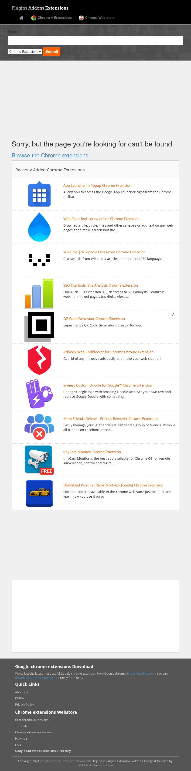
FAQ (18, 745)
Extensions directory (140, 673)
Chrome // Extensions (54, 17)
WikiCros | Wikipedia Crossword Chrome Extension (104, 252)
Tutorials (21, 726)
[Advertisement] (95, 99)
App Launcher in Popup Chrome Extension (97, 185)
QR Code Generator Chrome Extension (94, 319)
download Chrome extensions (36, 678)
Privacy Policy (24, 704)
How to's (21, 738)
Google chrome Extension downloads (65, 761)
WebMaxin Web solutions (95, 765)
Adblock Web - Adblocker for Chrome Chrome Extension (108, 352)
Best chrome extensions (31, 720)
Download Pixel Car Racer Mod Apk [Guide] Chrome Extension (113, 485)
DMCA (19, 698)
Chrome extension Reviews (34, 732)
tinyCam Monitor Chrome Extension (92, 452)
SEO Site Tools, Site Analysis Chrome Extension (100, 285)
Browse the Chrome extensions (50, 155)
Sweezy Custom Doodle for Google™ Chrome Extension (107, 385)
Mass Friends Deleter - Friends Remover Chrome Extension (110, 419)
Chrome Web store (99, 17)
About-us (21, 692)
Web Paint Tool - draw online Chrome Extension (101, 219)
